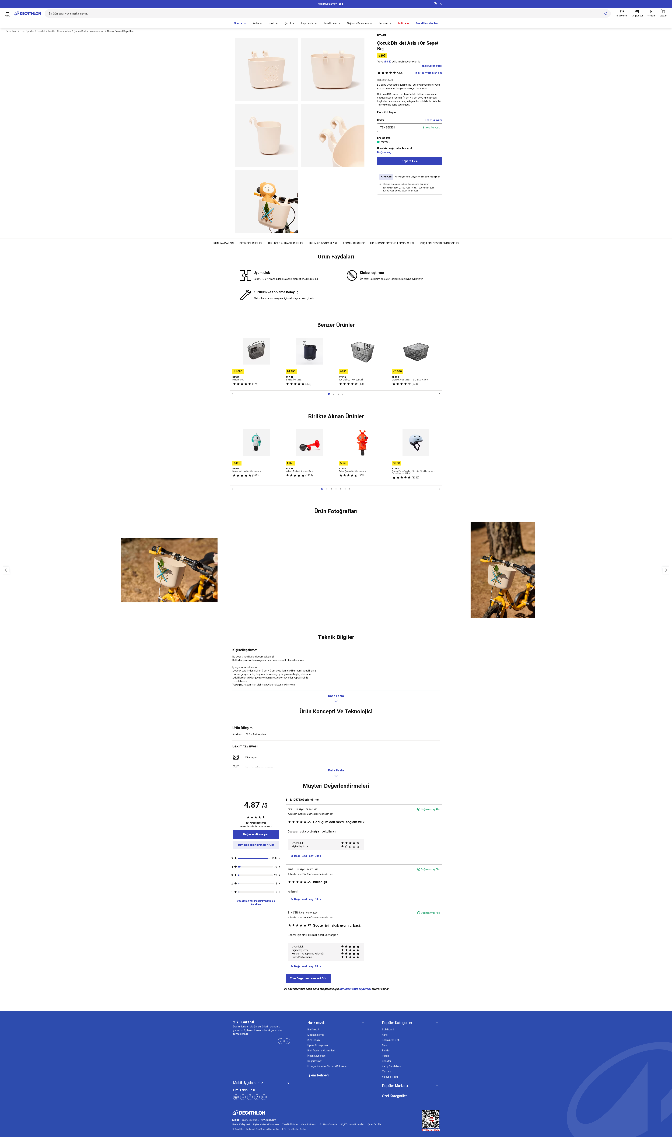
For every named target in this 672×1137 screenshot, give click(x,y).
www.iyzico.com (268, 1120)
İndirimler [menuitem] (404, 23)
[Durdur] (435, 4)
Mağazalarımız (315, 1034)
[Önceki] (232, 394)
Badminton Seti (391, 1040)
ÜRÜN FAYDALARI (223, 243)
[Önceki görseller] (6, 570)
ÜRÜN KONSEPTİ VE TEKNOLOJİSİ (392, 243)
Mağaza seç (384, 152)
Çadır (385, 1045)
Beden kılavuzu (433, 120)
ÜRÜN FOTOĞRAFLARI (323, 243)
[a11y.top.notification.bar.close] (440, 4)
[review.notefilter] (279, 858)
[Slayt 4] (340, 488)
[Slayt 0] (329, 394)
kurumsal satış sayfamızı (355, 989)
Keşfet (336, 3)
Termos (386, 1071)
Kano (385, 1034)
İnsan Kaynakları (316, 1055)
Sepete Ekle (410, 161)
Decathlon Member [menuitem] (427, 23)
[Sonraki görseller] (666, 570)
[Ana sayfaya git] (28, 13)
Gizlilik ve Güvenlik (328, 1124)
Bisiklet (386, 1050)
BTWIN (381, 35)
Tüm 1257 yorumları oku (419, 72)
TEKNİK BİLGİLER (354, 243)
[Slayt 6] (349, 488)
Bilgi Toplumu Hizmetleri (321, 1050)
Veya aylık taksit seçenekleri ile (398, 61)
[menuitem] (240, 23)
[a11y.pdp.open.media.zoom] (266, 69)
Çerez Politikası (308, 1124)
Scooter (386, 1061)
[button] (336, 258)
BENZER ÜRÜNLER (250, 243)
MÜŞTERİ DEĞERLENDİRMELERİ (440, 243)
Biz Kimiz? (313, 1029)
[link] (256, 834)
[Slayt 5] (345, 488)
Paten (385, 1055)
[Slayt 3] (342, 394)
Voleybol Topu (390, 1076)
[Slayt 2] (338, 394)
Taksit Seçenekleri (431, 65)
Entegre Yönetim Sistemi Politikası (326, 1066)
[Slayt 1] (333, 394)
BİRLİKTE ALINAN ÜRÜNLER (285, 243)
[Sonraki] (439, 394)
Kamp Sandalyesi (391, 1066)
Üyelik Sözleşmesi (317, 1045)
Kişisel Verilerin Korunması (266, 1124)
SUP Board (388, 1029)
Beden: (381, 120)
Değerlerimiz (314, 1061)
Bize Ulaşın (313, 1040)
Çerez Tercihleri (375, 1124)
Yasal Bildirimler (290, 1124)
